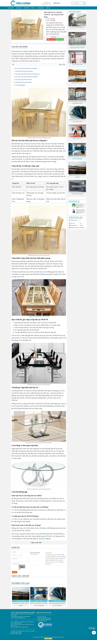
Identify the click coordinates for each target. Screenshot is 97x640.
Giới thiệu (19, 8)
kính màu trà (41, 272)
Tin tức (33, 8)
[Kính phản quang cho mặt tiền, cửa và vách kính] (57, 593)
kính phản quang (44, 274)
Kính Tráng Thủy (77, 138)
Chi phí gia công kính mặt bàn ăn (23, 79)
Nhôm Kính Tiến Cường (49, 534)
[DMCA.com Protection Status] (48, 638)
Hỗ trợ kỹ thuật (81, 209)
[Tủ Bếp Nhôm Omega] (77, 77)
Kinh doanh (80, 204)
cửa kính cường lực (45, 538)
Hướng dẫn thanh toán (42, 620)
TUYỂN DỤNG (40, 8)
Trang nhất (10, 8)
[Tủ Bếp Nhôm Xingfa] (77, 186)
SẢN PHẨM (26, 8)
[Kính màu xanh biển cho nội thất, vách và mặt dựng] (39, 593)
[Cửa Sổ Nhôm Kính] (77, 58)
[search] (84, 3)
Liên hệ (48, 8)
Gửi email (80, 207)
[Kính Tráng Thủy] (77, 132)
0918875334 (56, 3)
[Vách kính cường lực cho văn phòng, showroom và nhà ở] (77, 43)
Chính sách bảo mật (42, 616)
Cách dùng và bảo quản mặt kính (23, 82)
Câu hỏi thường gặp (20, 85)
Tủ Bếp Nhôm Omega (77, 82)
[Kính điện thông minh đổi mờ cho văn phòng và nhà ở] (77, 94)
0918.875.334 (81, 205)
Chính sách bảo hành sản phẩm (44, 618)
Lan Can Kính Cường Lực (77, 27)
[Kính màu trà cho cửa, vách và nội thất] (20, 598)
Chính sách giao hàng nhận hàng (44, 619)
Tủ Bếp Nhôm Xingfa (77, 193)
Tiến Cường (61, 637)
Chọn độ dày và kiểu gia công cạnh (24, 71)
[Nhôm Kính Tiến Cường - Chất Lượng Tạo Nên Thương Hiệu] (20, 3)
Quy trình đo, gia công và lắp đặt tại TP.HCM (26, 76)
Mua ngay (61, 39)
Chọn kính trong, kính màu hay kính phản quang (27, 74)
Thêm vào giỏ (52, 39)
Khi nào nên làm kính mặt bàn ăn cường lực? (26, 68)
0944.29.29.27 (81, 211)
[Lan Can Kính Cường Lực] (77, 25)
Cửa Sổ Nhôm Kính (77, 64)
